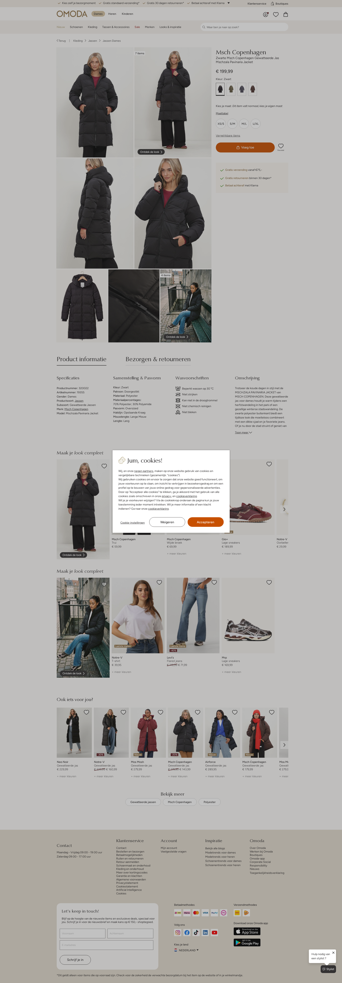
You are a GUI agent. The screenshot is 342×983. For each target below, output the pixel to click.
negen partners (143, 471)
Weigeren (167, 522)
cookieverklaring (186, 496)
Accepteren (205, 522)
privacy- (167, 496)
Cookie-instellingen (132, 522)
